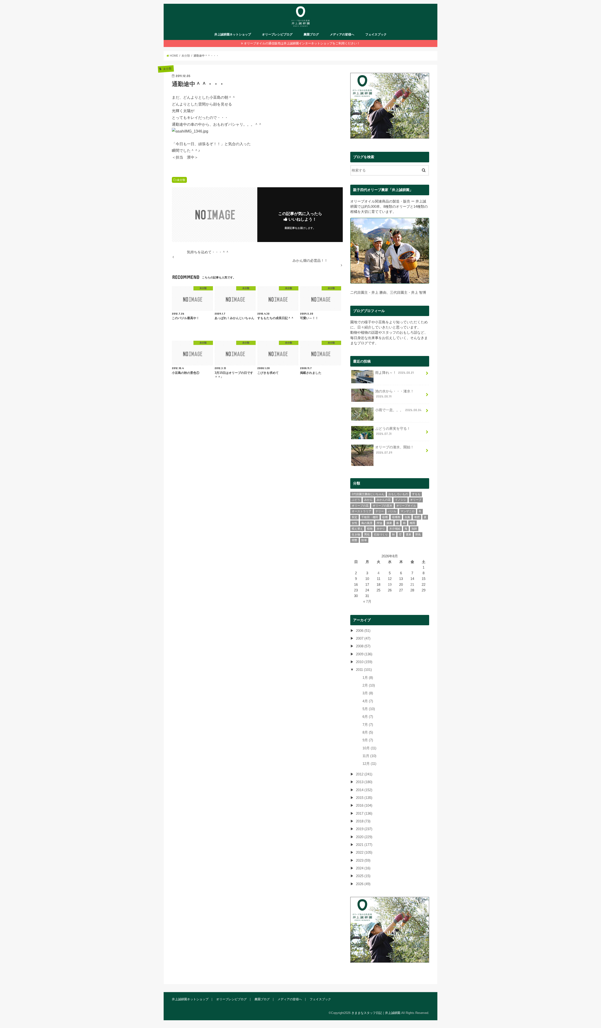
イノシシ (400, 499)
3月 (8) (367, 693)
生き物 (356, 534)
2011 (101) (364, 670)
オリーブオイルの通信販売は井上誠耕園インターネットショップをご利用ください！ (302, 43)
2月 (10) (368, 685)
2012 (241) (364, 774)
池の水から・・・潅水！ (394, 393)
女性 (354, 523)
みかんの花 (384, 499)
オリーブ (415, 499)
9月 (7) (367, 740)
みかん (368, 499)
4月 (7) (367, 701)
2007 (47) (363, 638)
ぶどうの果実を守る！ (392, 431)
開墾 (354, 540)
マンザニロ (408, 511)
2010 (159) (364, 662)
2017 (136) (364, 813)
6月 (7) (367, 717)
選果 (408, 534)
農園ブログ (311, 34)
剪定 (354, 517)
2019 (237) (364, 829)
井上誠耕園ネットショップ (232, 34)
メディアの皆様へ (342, 34)
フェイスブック (376, 34)
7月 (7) (367, 725)
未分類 (181, 180)
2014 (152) (364, 790)
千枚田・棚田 (369, 517)
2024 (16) (363, 868)
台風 (407, 517)
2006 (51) (363, 631)
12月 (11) (369, 764)
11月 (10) (369, 756)
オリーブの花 (360, 505)
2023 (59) (363, 860)
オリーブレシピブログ (277, 34)
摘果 (389, 523)
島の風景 (367, 523)
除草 (364, 540)
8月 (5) (367, 732)
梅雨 (412, 523)
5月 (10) (368, 709)
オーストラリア (361, 511)
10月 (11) (369, 748)
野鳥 (418, 534)
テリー (379, 511)
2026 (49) (363, 884)
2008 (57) (363, 646)
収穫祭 (396, 517)
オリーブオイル (406, 505)
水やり (381, 528)
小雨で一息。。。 (398, 410)
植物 (370, 528)
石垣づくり (381, 534)
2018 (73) (363, 821)
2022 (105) (364, 852)
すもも (416, 494)
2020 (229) (364, 837)
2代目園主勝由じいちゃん (368, 494)
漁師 (414, 528)
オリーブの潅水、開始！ (394, 449)
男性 (367, 534)
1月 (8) (367, 678)
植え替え (357, 528)
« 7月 (367, 601)
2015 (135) (364, 798)
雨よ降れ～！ (394, 373)
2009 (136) (364, 654)
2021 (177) (364, 845)
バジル (392, 511)
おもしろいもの (398, 494)
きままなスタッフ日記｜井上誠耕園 (375, 1013)
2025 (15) (363, 876)
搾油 (379, 523)
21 (412, 584)
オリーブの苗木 (382, 505)
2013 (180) (364, 782)
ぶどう (356, 499)
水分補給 (395, 528)
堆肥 (417, 517)
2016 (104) (364, 805)
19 (390, 584)
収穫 (385, 517)
